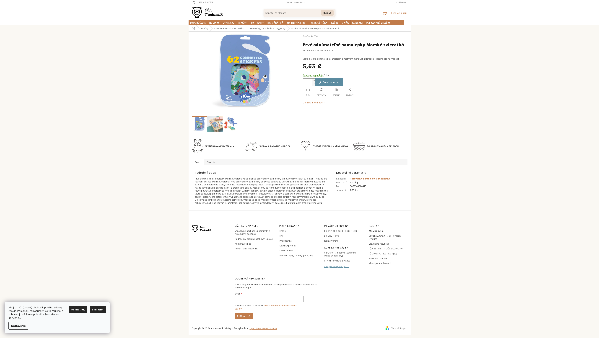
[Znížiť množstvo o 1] (313, 84)
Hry (281, 235)
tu (19, 318)
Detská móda (286, 250)
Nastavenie (18, 326)
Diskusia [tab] (211, 162)
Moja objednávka (296, 2)
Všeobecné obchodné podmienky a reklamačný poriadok (252, 232)
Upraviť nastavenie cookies (263, 328)
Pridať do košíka (331, 82)
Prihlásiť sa (243, 315)
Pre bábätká (285, 240)
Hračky (282, 230)
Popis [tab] (197, 162)
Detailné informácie (313, 102)
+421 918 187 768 (378, 258)
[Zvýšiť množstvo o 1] (313, 80)
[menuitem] (198, 22)
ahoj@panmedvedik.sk (380, 263)
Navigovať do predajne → (336, 266)
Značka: (310, 36)
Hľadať (327, 13)
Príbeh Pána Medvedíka (247, 248)
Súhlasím (98, 309)
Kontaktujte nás (243, 243)
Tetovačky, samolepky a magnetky (370, 178)
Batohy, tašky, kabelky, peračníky (296, 255)
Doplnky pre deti (287, 245)
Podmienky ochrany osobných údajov (254, 238)
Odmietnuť (78, 309)
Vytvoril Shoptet (399, 328)
